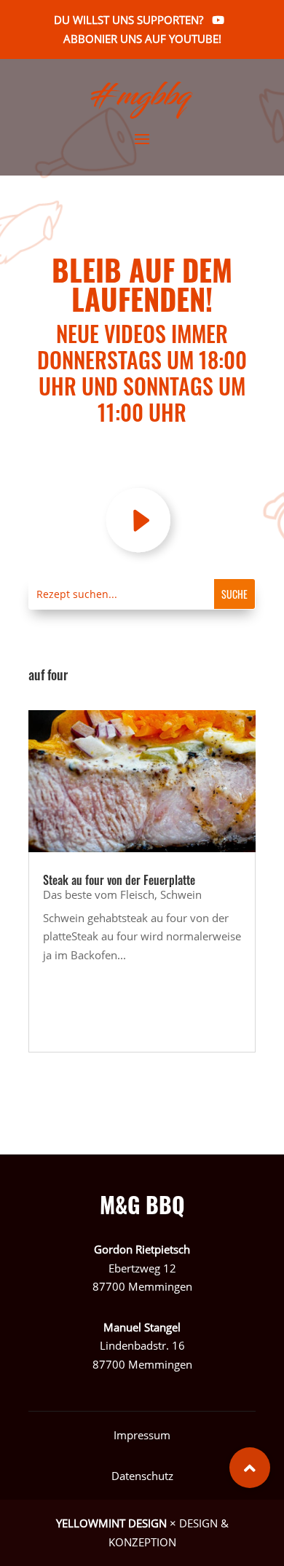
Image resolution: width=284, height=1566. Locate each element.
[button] (249, 1467)
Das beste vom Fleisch (98, 894)
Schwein (181, 894)
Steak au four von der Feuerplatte (119, 880)
